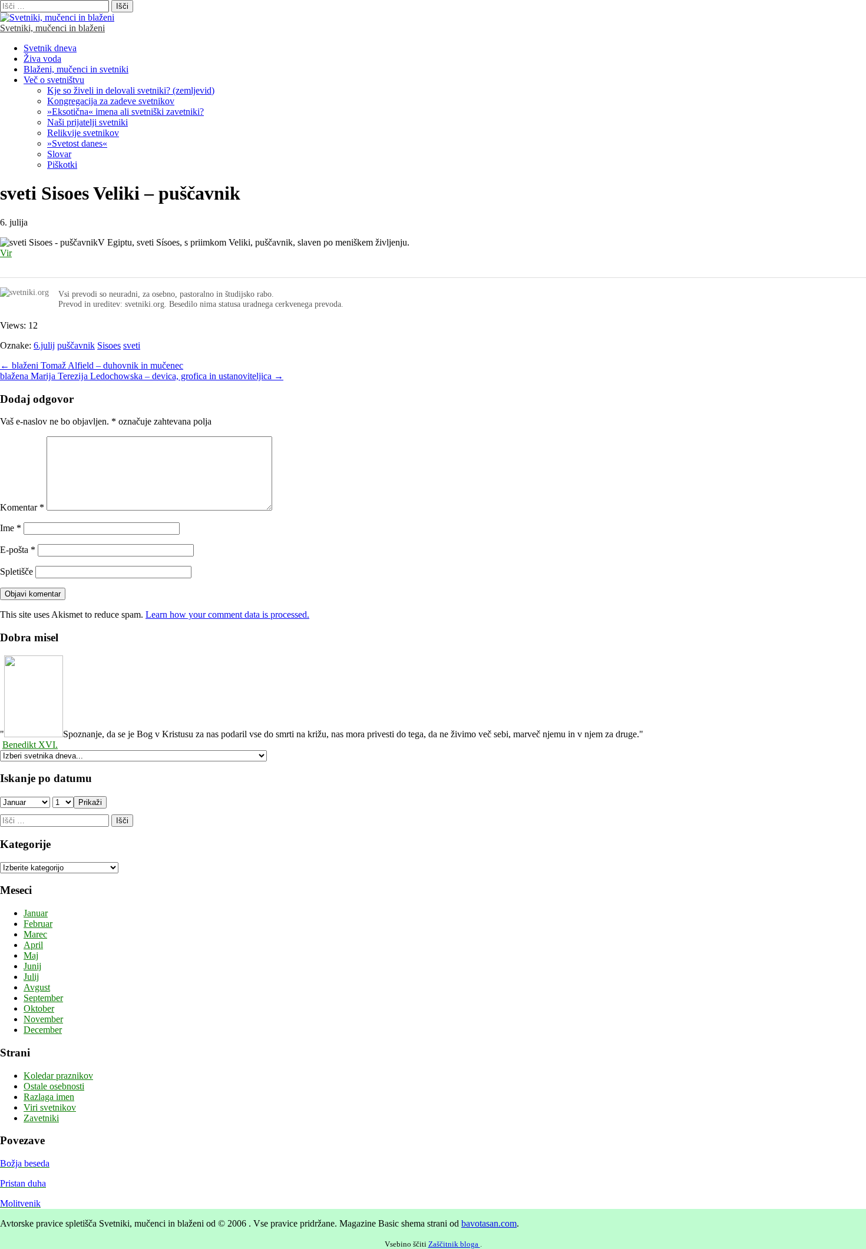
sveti (131, 345)
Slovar (59, 154)
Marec (35, 934)
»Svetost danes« (77, 143)
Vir (6, 253)
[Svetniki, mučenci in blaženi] (57, 17)
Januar (36, 913)
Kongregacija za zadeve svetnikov (110, 101)
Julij (31, 977)
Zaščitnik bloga (454, 1244)
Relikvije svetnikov (83, 133)
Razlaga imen (49, 1097)
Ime (10, 528)
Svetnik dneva (50, 48)
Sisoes (109, 345)
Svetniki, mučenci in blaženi (52, 28)
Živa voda (42, 59)
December (43, 1030)
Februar (38, 924)
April (33, 945)
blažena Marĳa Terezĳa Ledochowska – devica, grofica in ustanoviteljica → (141, 376)
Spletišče (16, 571)
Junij (32, 966)
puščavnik (76, 345)
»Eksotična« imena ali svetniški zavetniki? (125, 112)
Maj (31, 955)
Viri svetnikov (50, 1107)
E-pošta (17, 550)
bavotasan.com (489, 1223)
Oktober (39, 1008)
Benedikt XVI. (30, 745)
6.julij (44, 345)
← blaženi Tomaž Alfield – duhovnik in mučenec (91, 365)
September (43, 998)
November (43, 1019)
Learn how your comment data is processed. (227, 614)
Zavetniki (41, 1118)
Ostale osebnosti (54, 1086)
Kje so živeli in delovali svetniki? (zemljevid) (130, 90)
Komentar (22, 507)
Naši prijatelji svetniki (87, 122)
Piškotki (62, 165)
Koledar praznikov (58, 1076)
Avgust (37, 987)
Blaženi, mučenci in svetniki (76, 69)
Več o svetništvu (54, 80)
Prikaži (90, 802)
